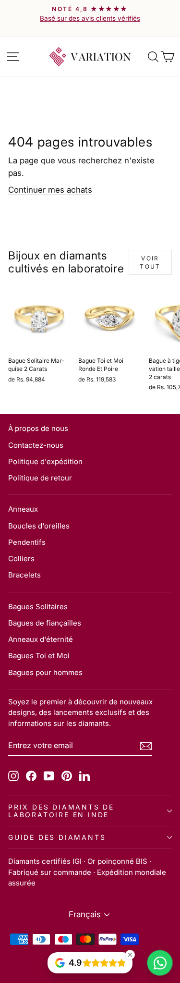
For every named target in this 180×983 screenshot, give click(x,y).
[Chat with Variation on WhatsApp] (159, 962)
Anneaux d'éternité (40, 639)
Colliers (21, 558)
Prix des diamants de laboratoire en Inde (61, 811)
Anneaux (23, 509)
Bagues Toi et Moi (39, 655)
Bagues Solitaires (38, 606)
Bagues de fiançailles (44, 622)
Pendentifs (27, 542)
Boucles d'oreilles (39, 525)
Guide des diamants (57, 837)
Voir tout (150, 262)
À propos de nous (38, 428)
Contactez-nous (35, 445)
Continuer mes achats (50, 190)
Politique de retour (40, 477)
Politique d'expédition (45, 461)
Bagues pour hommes (45, 672)
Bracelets (24, 574)
